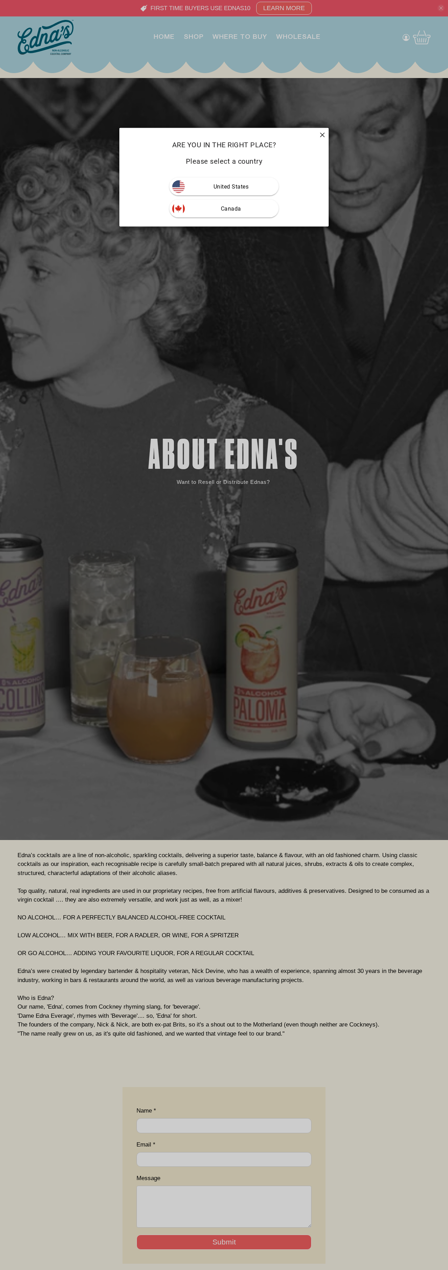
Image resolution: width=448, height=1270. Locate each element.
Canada (231, 208)
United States (231, 186)
